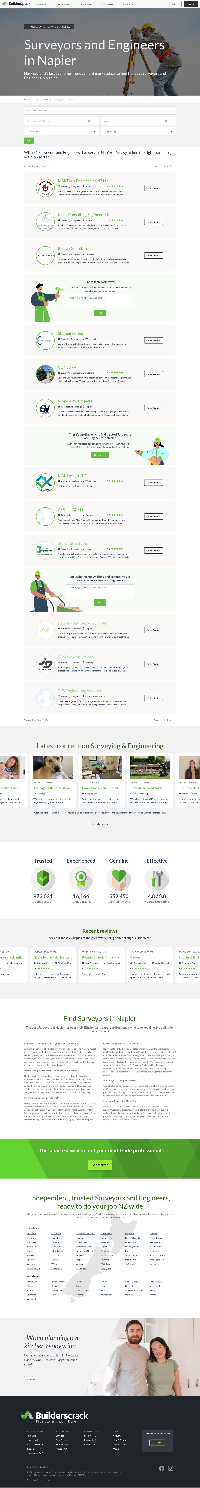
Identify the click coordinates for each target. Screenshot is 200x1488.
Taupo (79, 1259)
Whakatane (56, 1268)
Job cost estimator (35, 1444)
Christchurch (156, 1281)
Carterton (56, 1233)
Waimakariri (106, 1294)
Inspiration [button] (128, 4)
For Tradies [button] (63, 4)
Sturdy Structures (73, 543)
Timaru (79, 1294)
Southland (31, 1294)
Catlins (104, 1281)
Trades (36, 99)
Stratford (31, 1259)
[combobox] (61, 121)
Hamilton (55, 1238)
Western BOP (33, 1268)
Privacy (48, 1467)
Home (27, 99)
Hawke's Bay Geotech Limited (82, 623)
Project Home (90, 1435)
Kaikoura (31, 1290)
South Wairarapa (157, 1255)
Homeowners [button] (41, 4)
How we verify (108, 4)
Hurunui (129, 1286)
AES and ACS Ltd (72, 509)
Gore (78, 1286)
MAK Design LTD (72, 475)
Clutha (30, 1286)
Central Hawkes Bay (85, 1233)
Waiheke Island (157, 1259)
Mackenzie (56, 1290)
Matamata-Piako (84, 1246)
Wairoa (79, 1264)
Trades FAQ (61, 1448)
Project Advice (91, 1440)
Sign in (175, 4)
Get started (100, 455)
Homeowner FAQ (35, 1453)
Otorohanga (57, 1251)
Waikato (31, 1264)
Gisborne (31, 1238)
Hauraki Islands (132, 1238)
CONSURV (67, 367)
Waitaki (153, 1294)
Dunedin (55, 1286)
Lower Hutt (130, 1242)
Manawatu (155, 1242)
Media (116, 1448)
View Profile (153, 188)
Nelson (104, 1290)
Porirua (128, 1251)
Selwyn (153, 1290)
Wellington (155, 1264)
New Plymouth (132, 1246)
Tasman (55, 1294)
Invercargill (155, 1286)
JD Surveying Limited (75, 656)
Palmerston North (84, 1251)
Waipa (54, 1264)
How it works (86, 4)
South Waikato (132, 1255)
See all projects (100, 824)
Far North (129, 1233)
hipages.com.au (43, 1480)
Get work (60, 1435)
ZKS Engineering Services (79, 690)
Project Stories (91, 1444)
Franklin (153, 1233)
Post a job (31, 1435)
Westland (31, 1299)
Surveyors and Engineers (54, 99)
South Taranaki (107, 1255)
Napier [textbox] (107, 121)
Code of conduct (120, 1444)
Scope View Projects (75, 401)
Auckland (31, 1233)
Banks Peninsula (59, 1281)
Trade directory (34, 1448)
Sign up (191, 4)
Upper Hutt (130, 1259)
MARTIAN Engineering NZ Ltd (83, 180)
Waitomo (129, 1264)
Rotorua (55, 1255)
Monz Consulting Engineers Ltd (84, 214)
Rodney (30, 1255)
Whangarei (106, 1268)
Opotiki (30, 1251)
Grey (103, 1286)
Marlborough (82, 1290)
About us (117, 1435)
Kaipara (55, 1242)
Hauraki (104, 1238)
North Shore (155, 1246)
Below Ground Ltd (73, 248)
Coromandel (106, 1233)
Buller (78, 1281)
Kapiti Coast (82, 1242)
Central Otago (132, 1281)
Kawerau (105, 1242)
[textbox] (58, 131)
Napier (104, 1246)
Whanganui (81, 1268)
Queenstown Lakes (134, 1290)
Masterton (56, 1246)
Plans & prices (62, 1440)
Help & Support (120, 1440)
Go (28, 140)
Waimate (129, 1294)
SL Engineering (70, 333)
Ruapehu (80, 1255)
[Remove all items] (89, 121)
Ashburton (32, 1281)
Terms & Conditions (35, 1467)
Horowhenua (156, 1238)
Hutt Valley (32, 1242)
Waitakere (105, 1264)
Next (100, 312)
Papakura (105, 1251)
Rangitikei (154, 1251)
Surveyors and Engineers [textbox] (38, 121)
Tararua (55, 1259)
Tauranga (105, 1259)
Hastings (80, 1238)
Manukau (31, 1246)
